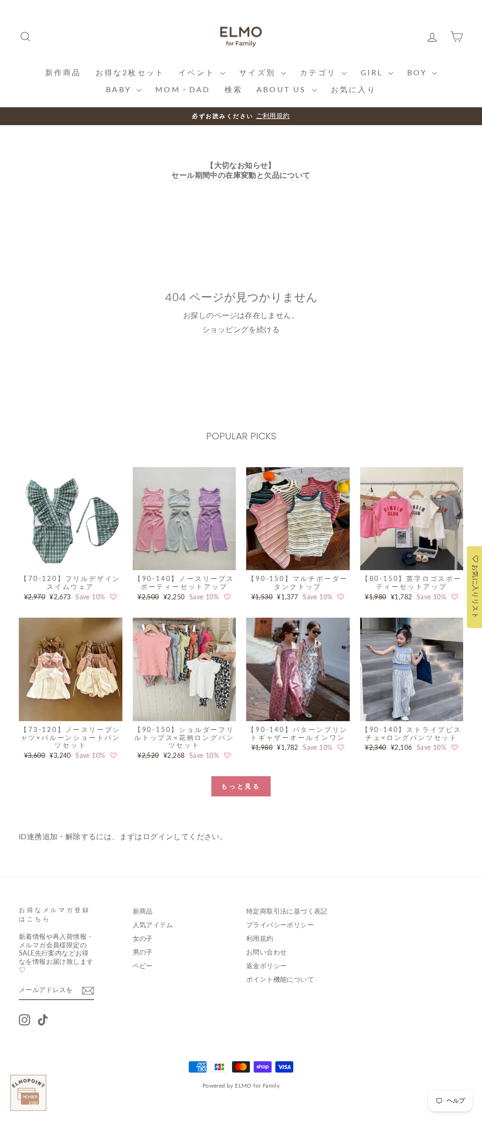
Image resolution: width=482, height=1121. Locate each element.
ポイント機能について (280, 979)
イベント (198, 72)
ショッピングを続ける (241, 329)
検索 (233, 89)
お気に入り (353, 89)
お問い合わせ (266, 952)
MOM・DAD (182, 89)
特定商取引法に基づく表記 (287, 911)
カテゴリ (319, 72)
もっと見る (241, 786)
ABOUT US (283, 89)
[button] (113, 597)
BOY (418, 72)
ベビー (143, 966)
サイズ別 (259, 72)
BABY (120, 89)
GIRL (373, 72)
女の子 (143, 938)
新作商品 (63, 72)
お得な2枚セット (130, 72)
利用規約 (259, 938)
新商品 (143, 911)
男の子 (143, 952)
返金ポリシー (266, 966)
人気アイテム (153, 925)
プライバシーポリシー (280, 925)
